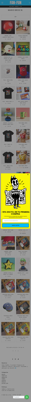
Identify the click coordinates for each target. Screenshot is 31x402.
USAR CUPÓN (15, 225)
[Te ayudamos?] (27, 397)
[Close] (28, 174)
